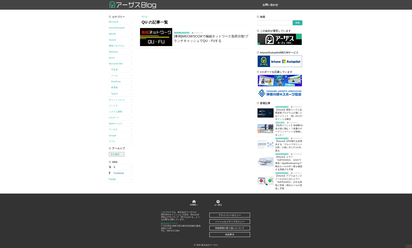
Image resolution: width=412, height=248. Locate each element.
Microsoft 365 (116, 63)
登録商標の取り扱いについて (229, 228)
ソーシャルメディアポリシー (229, 221)
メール (113, 75)
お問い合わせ (270, 4)
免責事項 (229, 234)
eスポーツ (114, 117)
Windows (113, 51)
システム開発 (115, 111)
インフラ (113, 105)
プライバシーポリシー (229, 215)
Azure (112, 57)
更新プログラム (117, 45)
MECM (112, 34)
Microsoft (113, 21)
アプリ (112, 141)
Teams (113, 93)
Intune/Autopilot (117, 27)
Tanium (112, 39)
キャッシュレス (117, 99)
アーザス (113, 129)
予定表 (113, 69)
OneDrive (115, 81)
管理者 (113, 87)
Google (112, 135)
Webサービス (115, 123)
